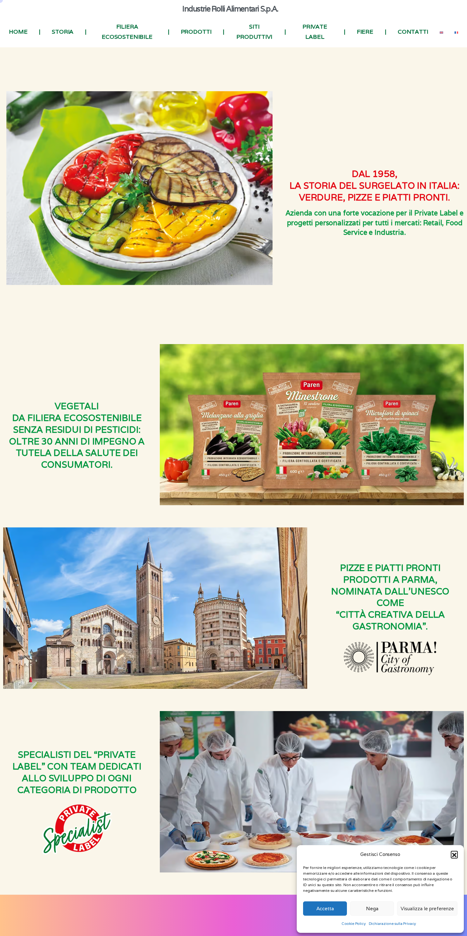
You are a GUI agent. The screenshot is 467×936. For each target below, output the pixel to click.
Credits (284, 920)
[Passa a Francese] (456, 31)
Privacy (182, 920)
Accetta (325, 908)
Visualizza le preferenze (427, 908)
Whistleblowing (258, 920)
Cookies (201, 920)
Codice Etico (226, 920)
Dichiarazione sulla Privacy (392, 923)
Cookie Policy (354, 923)
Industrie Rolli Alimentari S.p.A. (230, 9)
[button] (454, 854)
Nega (372, 908)
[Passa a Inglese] (441, 31)
